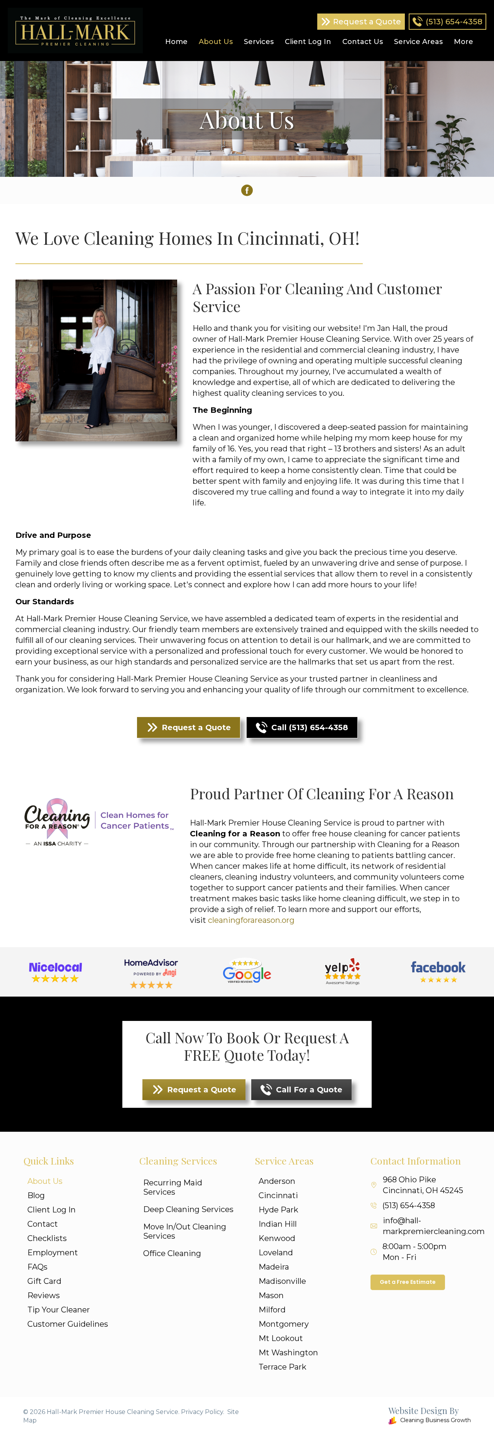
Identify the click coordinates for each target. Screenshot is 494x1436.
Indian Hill (278, 1224)
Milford (272, 1309)
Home (176, 41)
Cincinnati (278, 1195)
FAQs (37, 1267)
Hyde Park (278, 1209)
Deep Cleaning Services (188, 1209)
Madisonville (282, 1281)
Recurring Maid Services (172, 1187)
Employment (52, 1252)
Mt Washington (288, 1352)
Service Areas (418, 41)
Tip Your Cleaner (58, 1309)
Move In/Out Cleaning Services (184, 1231)
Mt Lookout (281, 1338)
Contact (42, 1224)
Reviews (43, 1295)
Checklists (47, 1238)
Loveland (276, 1252)
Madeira (274, 1267)
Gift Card (44, 1281)
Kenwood (277, 1238)
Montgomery (284, 1324)
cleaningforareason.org (251, 920)
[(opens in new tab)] (56, 971)
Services (259, 41)
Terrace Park (282, 1367)
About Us (216, 41)
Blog (36, 1195)
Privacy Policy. (202, 1412)
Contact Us (362, 41)
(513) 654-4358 (408, 1205)
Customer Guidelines (67, 1324)
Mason (271, 1295)
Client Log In (308, 41)
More (463, 41)
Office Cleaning (172, 1253)
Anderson (277, 1181)
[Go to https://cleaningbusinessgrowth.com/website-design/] (363, 1416)
